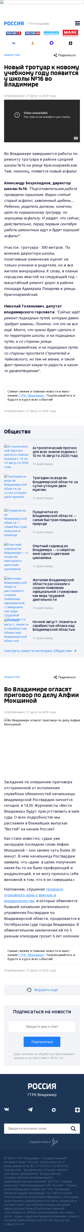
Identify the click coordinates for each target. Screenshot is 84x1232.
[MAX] (51, 42)
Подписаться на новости (42, 1012)
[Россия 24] (32, 34)
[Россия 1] (13, 34)
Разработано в (40, 1142)
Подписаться (42, 1042)
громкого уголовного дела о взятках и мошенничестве (33, 895)
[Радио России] (51, 34)
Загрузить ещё (46, 990)
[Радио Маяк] (70, 35)
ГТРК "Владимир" (32, 395)
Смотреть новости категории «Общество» (38, 651)
